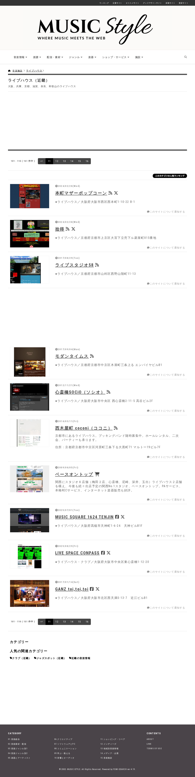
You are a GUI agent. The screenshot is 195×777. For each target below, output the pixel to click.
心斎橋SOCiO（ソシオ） (80, 392)
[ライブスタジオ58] (30, 270)
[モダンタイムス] (30, 362)
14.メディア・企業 (109, 753)
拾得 (59, 228)
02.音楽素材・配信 (17, 744)
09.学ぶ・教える (62, 753)
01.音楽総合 (14, 739)
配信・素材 (54, 57)
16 (87, 161)
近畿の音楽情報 (80, 658)
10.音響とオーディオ (64, 758)
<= (41, 161)
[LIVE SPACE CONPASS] (30, 556)
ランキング (104, 3)
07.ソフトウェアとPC (65, 744)
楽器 (91, 57)
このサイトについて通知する (167, 211)
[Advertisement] (97, 120)
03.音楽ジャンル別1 (17, 748)
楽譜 (36, 57)
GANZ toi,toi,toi (72, 589)
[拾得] (30, 234)
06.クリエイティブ (63, 739)
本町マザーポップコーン (81, 192)
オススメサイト (132, 3)
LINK (149, 744)
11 (49, 161)
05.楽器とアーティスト (19, 758)
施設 (138, 57)
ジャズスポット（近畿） (51, 658)
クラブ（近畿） (21, 658)
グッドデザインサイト (152, 3)
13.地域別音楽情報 (109, 748)
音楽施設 (17, 70)
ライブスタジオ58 (74, 264)
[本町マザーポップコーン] (30, 196)
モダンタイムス (72, 356)
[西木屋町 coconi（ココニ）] (30, 433)
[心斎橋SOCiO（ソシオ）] (30, 397)
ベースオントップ (74, 474)
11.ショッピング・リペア (112, 739)
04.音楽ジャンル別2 (17, 753)
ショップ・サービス (114, 57)
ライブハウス (34, 70)
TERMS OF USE (154, 748)
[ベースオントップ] (30, 478)
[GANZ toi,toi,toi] (30, 593)
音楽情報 (19, 57)
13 (64, 161)
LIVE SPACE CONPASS (77, 552)
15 (79, 161)
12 (56, 161)
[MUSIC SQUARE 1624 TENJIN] (30, 520)
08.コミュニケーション (65, 748)
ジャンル (74, 57)
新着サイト (170, 3)
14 (71, 161)
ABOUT (150, 739)
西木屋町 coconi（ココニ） (84, 428)
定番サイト (117, 3)
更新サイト (183, 3)
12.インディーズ (108, 744)
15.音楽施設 (106, 758)
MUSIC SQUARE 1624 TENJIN (84, 516)
